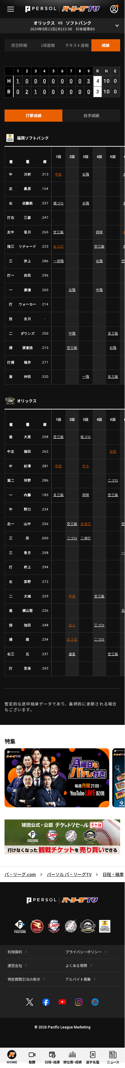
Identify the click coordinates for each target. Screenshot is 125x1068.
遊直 (72, 654)
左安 (113, 452)
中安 (58, 174)
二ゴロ (113, 480)
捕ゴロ (58, 203)
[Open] (117, 25)
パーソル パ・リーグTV (69, 874)
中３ (85, 466)
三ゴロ (99, 625)
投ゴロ (86, 437)
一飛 (85, 377)
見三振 (113, 334)
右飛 (85, 174)
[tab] (33, 116)
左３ (58, 247)
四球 (99, 232)
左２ (72, 625)
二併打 (86, 538)
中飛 (99, 290)
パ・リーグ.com (20, 874)
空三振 (58, 232)
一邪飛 (58, 261)
